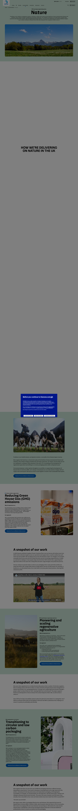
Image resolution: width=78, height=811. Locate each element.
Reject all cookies (38, 415)
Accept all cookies (28, 415)
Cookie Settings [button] (51, 406)
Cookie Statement (40, 407)
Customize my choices (49, 415)
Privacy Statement (49, 407)
